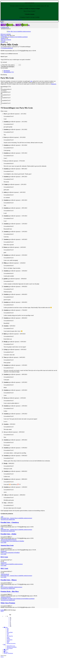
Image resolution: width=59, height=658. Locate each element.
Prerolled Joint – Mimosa (9, 580)
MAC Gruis (4, 568)
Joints (8, 637)
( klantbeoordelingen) (7, 48)
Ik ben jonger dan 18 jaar (16, 19)
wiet (31, 81)
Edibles (8, 638)
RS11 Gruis (4, 557)
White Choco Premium (8, 603)
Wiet (8, 629)
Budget (8, 640)
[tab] (31, 70)
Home (2, 35)
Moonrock (53, 84)
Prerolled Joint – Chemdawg (10, 522)
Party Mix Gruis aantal (7, 65)
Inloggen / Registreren (8, 653)
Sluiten (2, 611)
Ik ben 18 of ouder (5, 19)
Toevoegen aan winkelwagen (7, 66)
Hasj (8, 631)
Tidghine (3, 38)
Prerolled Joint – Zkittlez (8, 534)
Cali (8, 634)
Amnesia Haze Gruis (7, 545)
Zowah (2, 42)
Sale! (8, 628)
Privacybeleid (10, 648)
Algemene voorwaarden (12, 647)
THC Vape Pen (10, 636)
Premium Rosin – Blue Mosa (10, 591)
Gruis (5, 35)
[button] (8, 519)
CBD (8, 642)
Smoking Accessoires (11, 643)
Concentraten (9, 639)
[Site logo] (8, 26)
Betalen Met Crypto (11, 645)
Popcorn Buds (10, 632)
